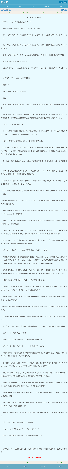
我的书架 (25, 466)
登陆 (61, 2)
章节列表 (25, 12)
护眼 (62, 9)
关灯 (66, 9)
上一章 (8, 12)
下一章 (42, 12)
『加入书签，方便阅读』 (34, 457)
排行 (7, 6)
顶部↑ (59, 466)
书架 (61, 6)
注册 (65, 2)
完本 (33, 6)
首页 (8, 466)
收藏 (20, 6)
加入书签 (59, 12)
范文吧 (4, 2)
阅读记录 (46, 6)
